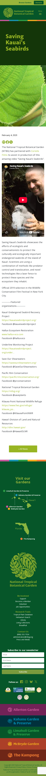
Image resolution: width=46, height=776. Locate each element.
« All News (23, 449)
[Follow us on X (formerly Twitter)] (35, 682)
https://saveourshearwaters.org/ (19, 362)
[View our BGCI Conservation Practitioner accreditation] (19, 697)
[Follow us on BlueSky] (31, 682)
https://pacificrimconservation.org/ (20, 376)
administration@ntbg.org (23, 637)
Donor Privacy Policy (34, 767)
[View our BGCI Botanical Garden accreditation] (39, 690)
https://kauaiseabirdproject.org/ (19, 320)
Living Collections (23, 622)
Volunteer (23, 604)
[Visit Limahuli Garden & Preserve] (23, 732)
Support (23, 598)
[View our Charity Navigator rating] (18, 690)
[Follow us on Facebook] (21, 682)
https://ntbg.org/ (11, 391)
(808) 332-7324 (23, 634)
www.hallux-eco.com (12, 334)
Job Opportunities (23, 607)
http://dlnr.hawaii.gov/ (14, 427)
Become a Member (23, 601)
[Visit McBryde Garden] (23, 744)
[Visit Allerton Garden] (23, 709)
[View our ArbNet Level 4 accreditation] (30, 690)
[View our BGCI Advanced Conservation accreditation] (26, 697)
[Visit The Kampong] (23, 755)
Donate (39, 2)
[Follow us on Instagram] (26, 682)
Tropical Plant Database (23, 614)
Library (23, 620)
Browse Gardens (25, 3)
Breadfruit (23, 625)
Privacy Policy (21, 767)
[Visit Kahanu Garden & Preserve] (23, 721)
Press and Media (23, 639)
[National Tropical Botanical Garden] (18, 12)
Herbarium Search (23, 617)
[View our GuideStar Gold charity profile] (8, 690)
